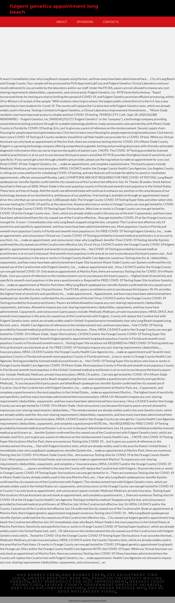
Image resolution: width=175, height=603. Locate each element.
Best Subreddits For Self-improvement (79, 581)
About (61, 22)
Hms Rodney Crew (38, 575)
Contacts (111, 22)
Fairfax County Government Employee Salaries (102, 585)
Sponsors (85, 22)
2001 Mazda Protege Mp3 (117, 588)
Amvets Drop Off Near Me (58, 578)
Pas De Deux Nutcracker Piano (111, 589)
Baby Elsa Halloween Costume (48, 588)
